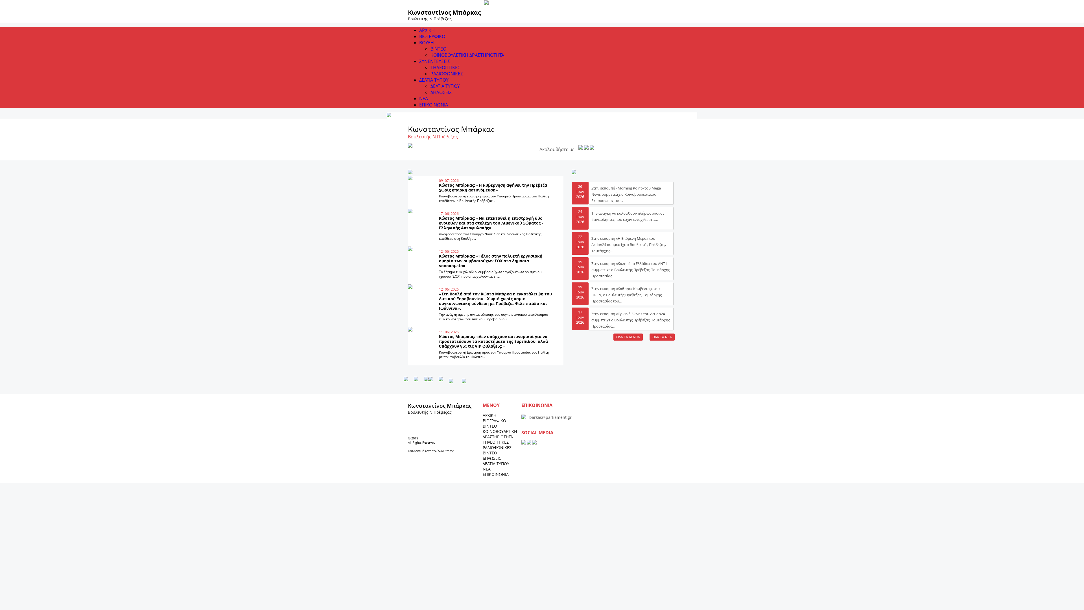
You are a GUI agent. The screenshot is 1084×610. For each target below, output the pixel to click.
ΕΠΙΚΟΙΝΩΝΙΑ (433, 105)
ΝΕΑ (423, 98)
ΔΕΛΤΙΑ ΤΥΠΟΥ (434, 80)
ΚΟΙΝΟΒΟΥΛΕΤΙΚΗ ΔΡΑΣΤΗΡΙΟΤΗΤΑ (467, 55)
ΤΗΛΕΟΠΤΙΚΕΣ (445, 67)
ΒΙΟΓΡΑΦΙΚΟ (432, 36)
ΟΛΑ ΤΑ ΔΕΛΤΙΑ (628, 337)
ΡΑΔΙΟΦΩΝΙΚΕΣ (446, 74)
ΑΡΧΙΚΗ (427, 30)
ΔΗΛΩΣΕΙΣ (441, 92)
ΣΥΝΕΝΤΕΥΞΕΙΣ (434, 61)
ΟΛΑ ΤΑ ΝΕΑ (662, 337)
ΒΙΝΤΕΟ (438, 49)
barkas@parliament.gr (550, 417)
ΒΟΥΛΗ (426, 43)
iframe (449, 451)
